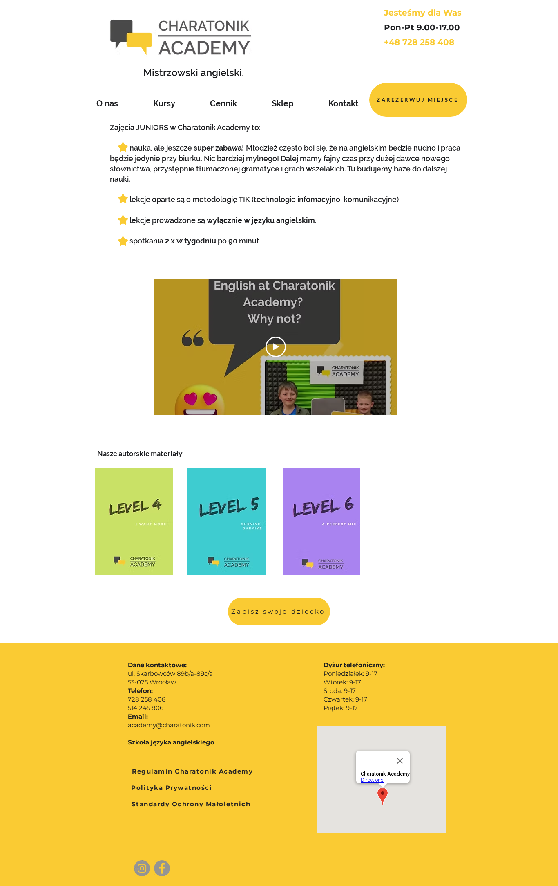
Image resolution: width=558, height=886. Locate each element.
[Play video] (276, 347)
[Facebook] (162, 868)
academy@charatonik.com (169, 725)
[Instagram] (142, 868)
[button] (279, 611)
